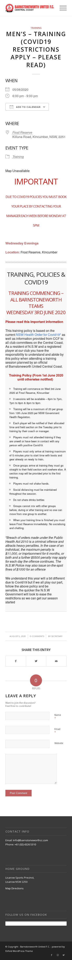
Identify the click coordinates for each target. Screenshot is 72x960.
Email (57, 730)
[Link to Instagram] (58, 955)
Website (58, 743)
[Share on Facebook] (16, 661)
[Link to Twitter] (64, 955)
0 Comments (37, 636)
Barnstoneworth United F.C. (35, 946)
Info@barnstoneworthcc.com (30, 840)
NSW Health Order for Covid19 (38, 334)
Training (36, 27)
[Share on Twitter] (36, 661)
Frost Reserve (22, 132)
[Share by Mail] (56, 661)
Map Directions (14, 888)
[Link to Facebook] (52, 955)
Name (57, 716)
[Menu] (61, 8)
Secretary (56, 636)
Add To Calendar (28, 107)
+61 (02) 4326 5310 (25, 844)
